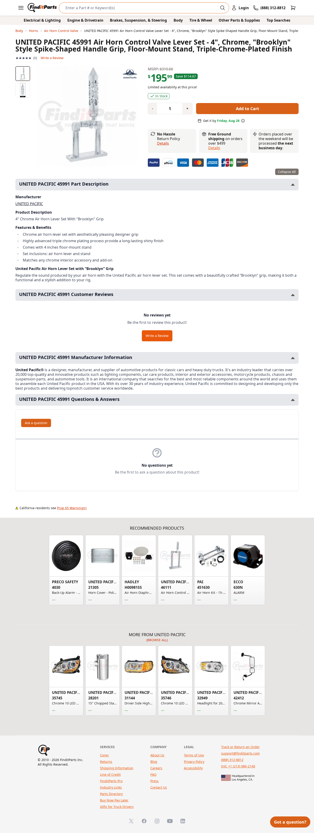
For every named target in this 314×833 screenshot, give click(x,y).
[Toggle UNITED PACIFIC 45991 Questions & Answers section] (293, 400)
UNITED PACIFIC (29, 203)
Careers (156, 768)
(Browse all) (157, 640)
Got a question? (290, 822)
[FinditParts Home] (42, 8)
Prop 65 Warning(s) (71, 508)
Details (163, 143)
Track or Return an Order (240, 747)
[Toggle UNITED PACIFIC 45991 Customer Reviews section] (293, 295)
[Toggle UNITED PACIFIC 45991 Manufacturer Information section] (293, 358)
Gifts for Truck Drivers (117, 806)
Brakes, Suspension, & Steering (138, 20)
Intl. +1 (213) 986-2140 (238, 766)
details (214, 148)
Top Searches (278, 20)
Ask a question (36, 423)
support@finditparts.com (240, 753)
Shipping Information (116, 768)
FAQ (153, 774)
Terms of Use (194, 755)
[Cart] (293, 7)
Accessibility (193, 768)
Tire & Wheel (200, 20)
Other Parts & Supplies (239, 20)
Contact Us (158, 787)
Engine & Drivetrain (85, 20)
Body (178, 20)
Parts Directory (111, 794)
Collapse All (287, 171)
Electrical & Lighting (42, 20)
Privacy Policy (194, 761)
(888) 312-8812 (232, 760)
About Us (157, 755)
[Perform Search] (222, 8)
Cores (104, 755)
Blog (153, 761)
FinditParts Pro (111, 781)
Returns (106, 761)
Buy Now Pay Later (114, 800)
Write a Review (52, 58)
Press (154, 781)
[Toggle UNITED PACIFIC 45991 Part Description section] (293, 184)
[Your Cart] (293, 7)
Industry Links (111, 787)
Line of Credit (110, 774)
